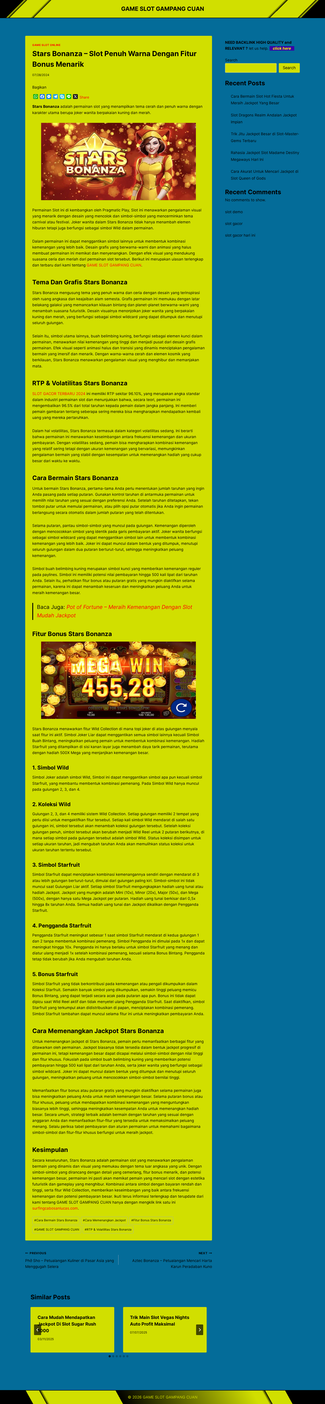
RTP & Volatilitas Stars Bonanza (108, 1229)
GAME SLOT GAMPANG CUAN (114, 265)
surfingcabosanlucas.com (55, 1208)
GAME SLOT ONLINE (46, 45)
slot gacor (234, 223)
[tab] (110, 1356)
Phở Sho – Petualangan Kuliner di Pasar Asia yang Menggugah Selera (69, 1260)
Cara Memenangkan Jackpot (104, 1220)
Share (84, 97)
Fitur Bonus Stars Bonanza (151, 1220)
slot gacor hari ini (240, 235)
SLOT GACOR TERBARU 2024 (58, 393)
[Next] (199, 1329)
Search (231, 60)
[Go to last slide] (37, 1329)
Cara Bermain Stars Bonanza (55, 1220)
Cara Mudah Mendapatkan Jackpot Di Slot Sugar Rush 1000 (67, 1324)
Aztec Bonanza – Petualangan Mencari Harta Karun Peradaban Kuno (172, 1260)
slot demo (234, 212)
